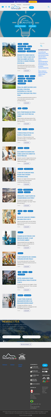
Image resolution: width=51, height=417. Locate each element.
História (29, 46)
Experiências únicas (22, 46)
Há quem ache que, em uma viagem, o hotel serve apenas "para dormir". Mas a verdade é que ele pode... (27, 286)
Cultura (27, 76)
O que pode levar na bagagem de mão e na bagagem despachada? (25, 301)
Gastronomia (27, 192)
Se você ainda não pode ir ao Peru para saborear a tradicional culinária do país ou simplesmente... (26, 262)
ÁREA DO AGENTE (35, 383)
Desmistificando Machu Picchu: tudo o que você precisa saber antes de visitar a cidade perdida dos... (26, 67)
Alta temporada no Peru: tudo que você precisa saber (26, 114)
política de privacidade (20, 341)
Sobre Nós (25, 7)
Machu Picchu (27, 48)
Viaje (31, 7)
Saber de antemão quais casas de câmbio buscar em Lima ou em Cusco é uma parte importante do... (26, 223)
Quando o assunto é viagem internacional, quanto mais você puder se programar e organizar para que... (26, 159)
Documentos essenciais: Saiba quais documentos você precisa (26, 154)
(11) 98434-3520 (35, 375)
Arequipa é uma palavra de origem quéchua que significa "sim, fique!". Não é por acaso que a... (26, 201)
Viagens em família (21, 83)
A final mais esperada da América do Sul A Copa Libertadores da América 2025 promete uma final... (26, 99)
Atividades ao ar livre (28, 189)
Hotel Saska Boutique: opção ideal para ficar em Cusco (26, 280)
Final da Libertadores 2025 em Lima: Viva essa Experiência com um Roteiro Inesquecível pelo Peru (26, 91)
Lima (19, 213)
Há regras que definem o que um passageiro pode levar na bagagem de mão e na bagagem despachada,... (27, 307)
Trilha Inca (31, 129)
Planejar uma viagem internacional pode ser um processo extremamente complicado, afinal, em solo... (26, 180)
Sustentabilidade (21, 51)
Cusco (19, 108)
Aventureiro (20, 76)
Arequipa (20, 189)
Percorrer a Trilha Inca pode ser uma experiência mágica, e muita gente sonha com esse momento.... (26, 138)
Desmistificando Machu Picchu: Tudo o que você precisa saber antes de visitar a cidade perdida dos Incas (26, 59)
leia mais (26, 70)
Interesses (19, 4)
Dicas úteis (33, 76)
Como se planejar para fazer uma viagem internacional (25, 174)
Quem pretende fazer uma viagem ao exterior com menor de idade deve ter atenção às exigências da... (25, 244)
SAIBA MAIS (33, 1)
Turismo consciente (31, 51)
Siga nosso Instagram (25, 344)
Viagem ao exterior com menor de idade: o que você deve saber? (26, 238)
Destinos (13, 4)
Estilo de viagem (26, 4)
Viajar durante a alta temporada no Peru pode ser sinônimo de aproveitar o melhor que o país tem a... (26, 120)
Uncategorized (21, 274)
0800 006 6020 (34, 371)
